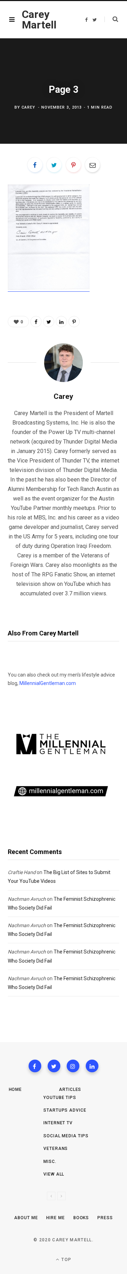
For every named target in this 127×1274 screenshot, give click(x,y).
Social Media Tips (65, 1135)
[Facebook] (35, 1066)
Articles (70, 1089)
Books (81, 1217)
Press (105, 1217)
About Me (26, 1217)
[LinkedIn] (61, 321)
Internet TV (58, 1122)
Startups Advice (64, 1110)
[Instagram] (73, 1066)
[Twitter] (54, 1066)
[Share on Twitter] (54, 164)
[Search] (111, 19)
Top (65, 1259)
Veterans (55, 1148)
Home (15, 1089)
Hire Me (55, 1217)
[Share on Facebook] (35, 164)
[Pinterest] (73, 164)
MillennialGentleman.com (47, 683)
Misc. (49, 1161)
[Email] (92, 164)
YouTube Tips (59, 1097)
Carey (29, 107)
